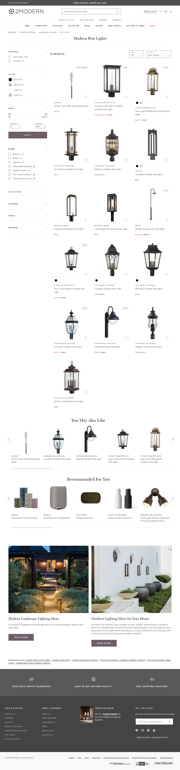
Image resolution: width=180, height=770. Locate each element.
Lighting (57, 26)
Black (18, 79)
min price (13, 123)
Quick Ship (20, 57)
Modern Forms (21, 170)
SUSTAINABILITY (49, 722)
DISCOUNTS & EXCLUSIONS (16, 731)
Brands (117, 20)
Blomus (18, 154)
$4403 (44, 117)
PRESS (44, 726)
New (27, 26)
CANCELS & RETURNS (13, 726)
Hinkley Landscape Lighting (85, 660)
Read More (21, 637)
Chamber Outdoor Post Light (148, 174)
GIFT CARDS (10, 735)
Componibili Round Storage (24, 518)
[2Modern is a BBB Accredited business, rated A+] (142, 765)
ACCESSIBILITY (48, 735)
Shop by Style (66, 20)
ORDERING (9, 718)
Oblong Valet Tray (84, 518)
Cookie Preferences (166, 758)
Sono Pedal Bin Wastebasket (57, 518)
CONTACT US (10, 714)
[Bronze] (141, 102)
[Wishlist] (161, 11)
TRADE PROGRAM (49, 718)
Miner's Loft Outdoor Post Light (68, 401)
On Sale (18, 61)
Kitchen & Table (136, 26)
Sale (152, 26)
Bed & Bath (115, 26)
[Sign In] (166, 11)
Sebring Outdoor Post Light (107, 346)
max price (38, 123)
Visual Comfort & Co (24, 178)
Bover (17, 158)
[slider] (9, 114)
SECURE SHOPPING (12, 739)
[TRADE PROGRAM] (102, 716)
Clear (18, 90)
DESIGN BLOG (47, 731)
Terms (79, 758)
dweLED (18, 162)
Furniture (41, 26)
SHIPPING (9, 722)
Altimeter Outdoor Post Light (148, 288)
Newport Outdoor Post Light (148, 346)
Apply (27, 135)
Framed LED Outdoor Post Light (69, 229)
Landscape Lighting (48, 32)
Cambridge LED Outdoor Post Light (111, 229)
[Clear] (59, 280)
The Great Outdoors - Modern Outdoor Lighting (122, 660)
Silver (18, 95)
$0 (9, 116)
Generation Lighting (24, 166)
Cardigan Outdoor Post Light (108, 288)
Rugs (87, 26)
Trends (103, 20)
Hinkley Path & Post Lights (38, 660)
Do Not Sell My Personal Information (144, 758)
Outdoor (73, 26)
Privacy (86, 758)
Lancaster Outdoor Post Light (67, 346)
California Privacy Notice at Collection (116, 758)
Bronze (19, 84)
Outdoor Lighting (27, 32)
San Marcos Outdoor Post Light (68, 169)
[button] (171, 11)
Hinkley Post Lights (61, 660)
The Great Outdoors (24, 174)
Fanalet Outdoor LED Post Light (149, 229)
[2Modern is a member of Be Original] (120, 763)
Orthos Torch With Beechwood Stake (71, 106)
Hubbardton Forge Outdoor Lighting (33, 663)
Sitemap (71, 758)
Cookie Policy (96, 758)
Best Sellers (87, 20)
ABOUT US (46, 714)
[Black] (137, 102)
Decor (99, 26)
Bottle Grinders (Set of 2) (120, 518)
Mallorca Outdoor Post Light (108, 169)
